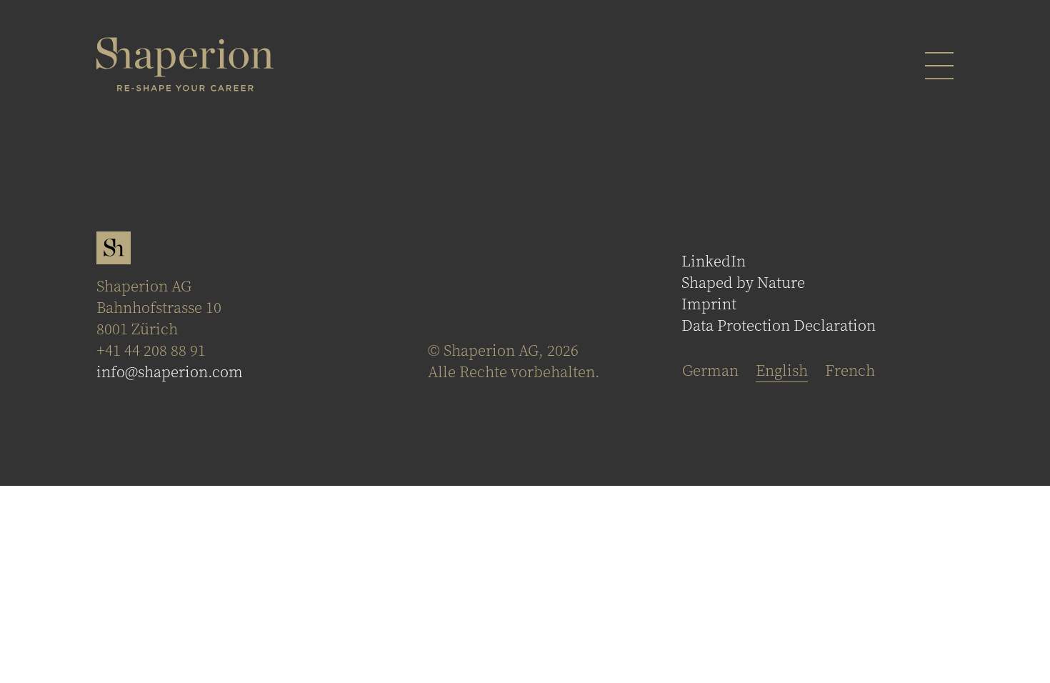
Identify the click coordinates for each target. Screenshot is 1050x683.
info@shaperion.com (169, 372)
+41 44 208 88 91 (151, 351)
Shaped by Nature (743, 283)
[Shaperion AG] (185, 64)
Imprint (708, 304)
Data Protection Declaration (778, 326)
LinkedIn (713, 261)
